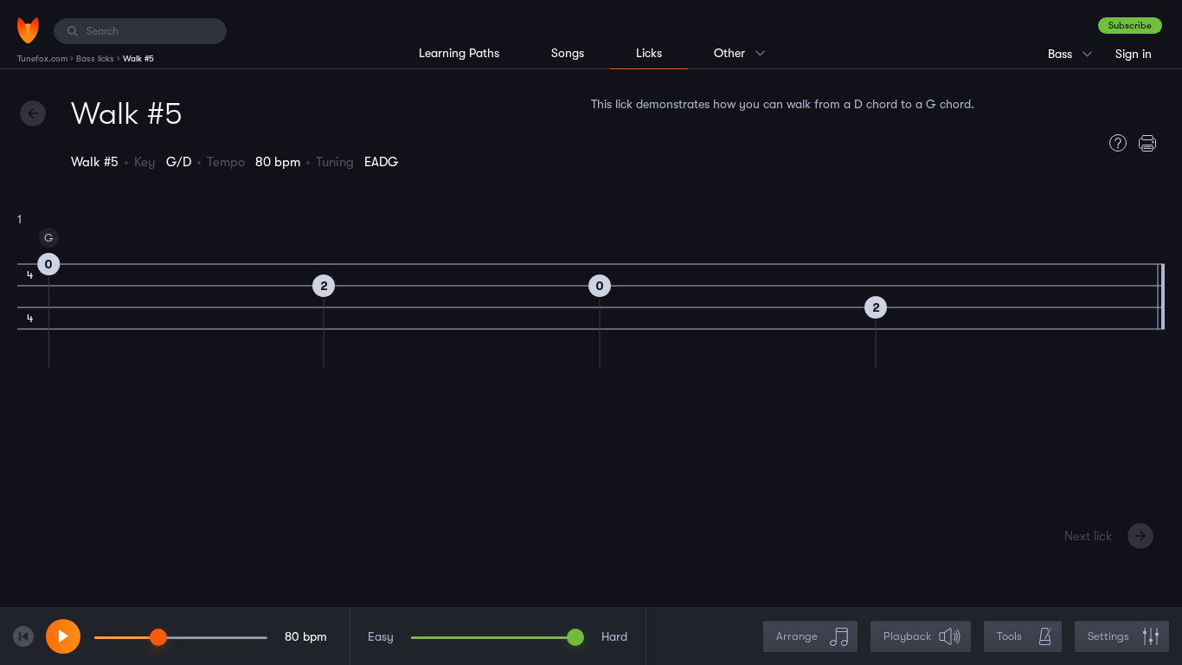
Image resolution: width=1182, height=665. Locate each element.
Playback (907, 635)
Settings (1108, 635)
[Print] (1152, 143)
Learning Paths (459, 53)
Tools (1009, 635)
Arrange (797, 635)
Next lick (1088, 536)
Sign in (1133, 54)
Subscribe (1130, 25)
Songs (567, 53)
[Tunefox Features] (1114, 143)
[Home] (28, 30)
